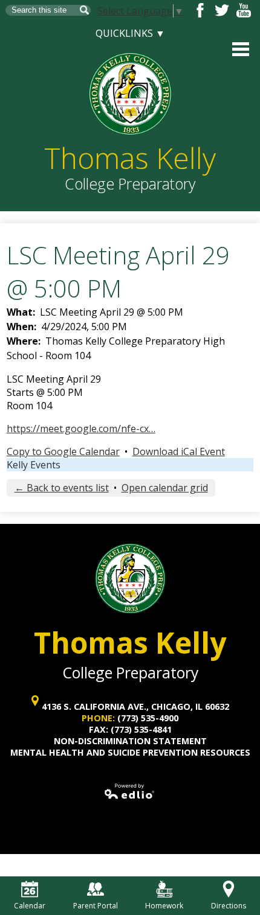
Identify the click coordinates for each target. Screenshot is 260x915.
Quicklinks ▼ (130, 33)
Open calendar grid (165, 487)
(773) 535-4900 (147, 718)
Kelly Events (33, 464)
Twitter (222, 10)
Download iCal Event (178, 451)
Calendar (29, 906)
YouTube (243, 10)
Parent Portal (95, 906)
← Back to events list (62, 487)
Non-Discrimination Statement (130, 741)
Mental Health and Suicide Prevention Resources (130, 752)
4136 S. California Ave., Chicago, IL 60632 (135, 706)
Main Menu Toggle (240, 49)
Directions (228, 906)
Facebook (200, 10)
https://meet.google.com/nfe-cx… (81, 428)
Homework (164, 906)
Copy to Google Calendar (63, 451)
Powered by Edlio (130, 791)
